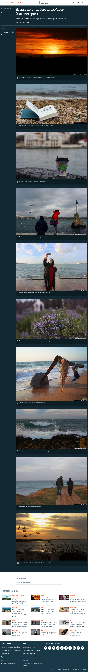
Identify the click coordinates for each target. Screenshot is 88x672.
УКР (73, 3)
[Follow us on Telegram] (66, 648)
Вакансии (26, 660)
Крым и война (45, 596)
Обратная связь (27, 657)
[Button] (5, 29)
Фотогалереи (16, 3)
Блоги (14, 620)
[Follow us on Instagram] (57, 648)
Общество (73, 596)
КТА (78, 3)
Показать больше (22, 23)
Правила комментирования (31, 650)
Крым (71, 620)
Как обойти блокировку (8, 663)
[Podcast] (78, 648)
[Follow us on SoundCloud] (70, 648)
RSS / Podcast (5, 660)
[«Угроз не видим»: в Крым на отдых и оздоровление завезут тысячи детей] (35, 622)
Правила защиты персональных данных (32, 664)
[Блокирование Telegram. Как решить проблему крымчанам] (6, 632)
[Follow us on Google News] (62, 648)
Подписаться (5, 653)
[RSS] (74, 648)
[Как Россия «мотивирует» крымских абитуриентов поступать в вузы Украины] (64, 597)
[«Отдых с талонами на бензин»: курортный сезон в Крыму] (35, 609)
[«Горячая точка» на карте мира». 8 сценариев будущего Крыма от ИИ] (64, 622)
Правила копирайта (29, 653)
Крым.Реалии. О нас (29, 647)
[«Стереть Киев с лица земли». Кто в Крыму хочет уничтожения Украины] (35, 597)
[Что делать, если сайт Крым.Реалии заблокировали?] (64, 632)
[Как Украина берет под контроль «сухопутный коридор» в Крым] (6, 597)
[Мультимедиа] (82, 3)
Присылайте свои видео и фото (10, 647)
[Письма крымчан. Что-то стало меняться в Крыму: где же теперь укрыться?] (6, 622)
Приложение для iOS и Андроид (11, 650)
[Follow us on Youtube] (53, 648)
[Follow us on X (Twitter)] (49, 648)
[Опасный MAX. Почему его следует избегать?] (35, 632)
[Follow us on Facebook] (45, 648)
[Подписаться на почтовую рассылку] (82, 648)
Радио (3, 657)
